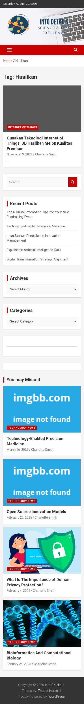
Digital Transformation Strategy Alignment (37, 259)
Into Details (53, 685)
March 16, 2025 (17, 449)
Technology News (21, 427)
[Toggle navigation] (9, 50)
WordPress (56, 697)
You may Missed (23, 379)
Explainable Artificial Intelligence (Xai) (34, 250)
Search (72, 182)
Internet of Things (22, 127)
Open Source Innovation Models (36, 511)
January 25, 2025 (19, 664)
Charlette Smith (46, 154)
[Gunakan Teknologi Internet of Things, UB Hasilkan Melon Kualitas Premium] (42, 108)
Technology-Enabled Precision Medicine (36, 226)
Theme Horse (48, 691)
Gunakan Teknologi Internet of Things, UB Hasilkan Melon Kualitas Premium (39, 143)
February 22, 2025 (19, 517)
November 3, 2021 (19, 154)
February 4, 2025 (18, 590)
